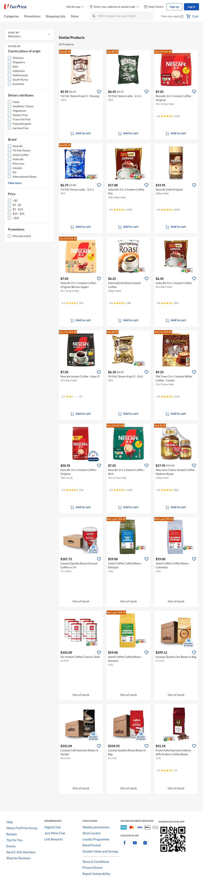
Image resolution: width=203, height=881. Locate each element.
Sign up (174, 6)
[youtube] (135, 845)
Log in (191, 6)
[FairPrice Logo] (15, 7)
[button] (182, 16)
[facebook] (124, 845)
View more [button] (14, 183)
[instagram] (145, 845)
